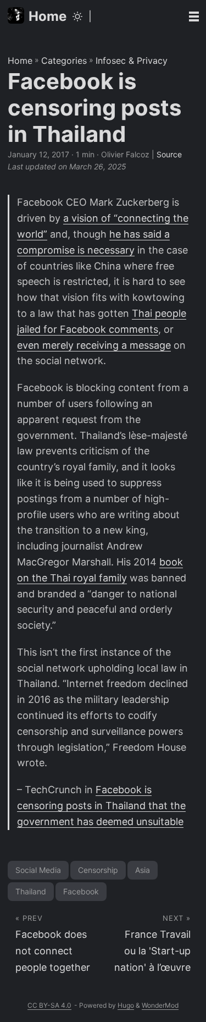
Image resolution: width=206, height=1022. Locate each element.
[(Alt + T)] (77, 16)
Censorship (98, 870)
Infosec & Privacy (132, 60)
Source (169, 154)
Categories (64, 60)
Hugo (126, 1005)
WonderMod (160, 1005)
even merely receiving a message (94, 345)
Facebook (81, 891)
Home (47, 16)
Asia (142, 870)
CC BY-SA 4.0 (49, 1005)
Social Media (38, 870)
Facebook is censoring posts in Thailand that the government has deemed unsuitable (101, 805)
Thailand (30, 891)
